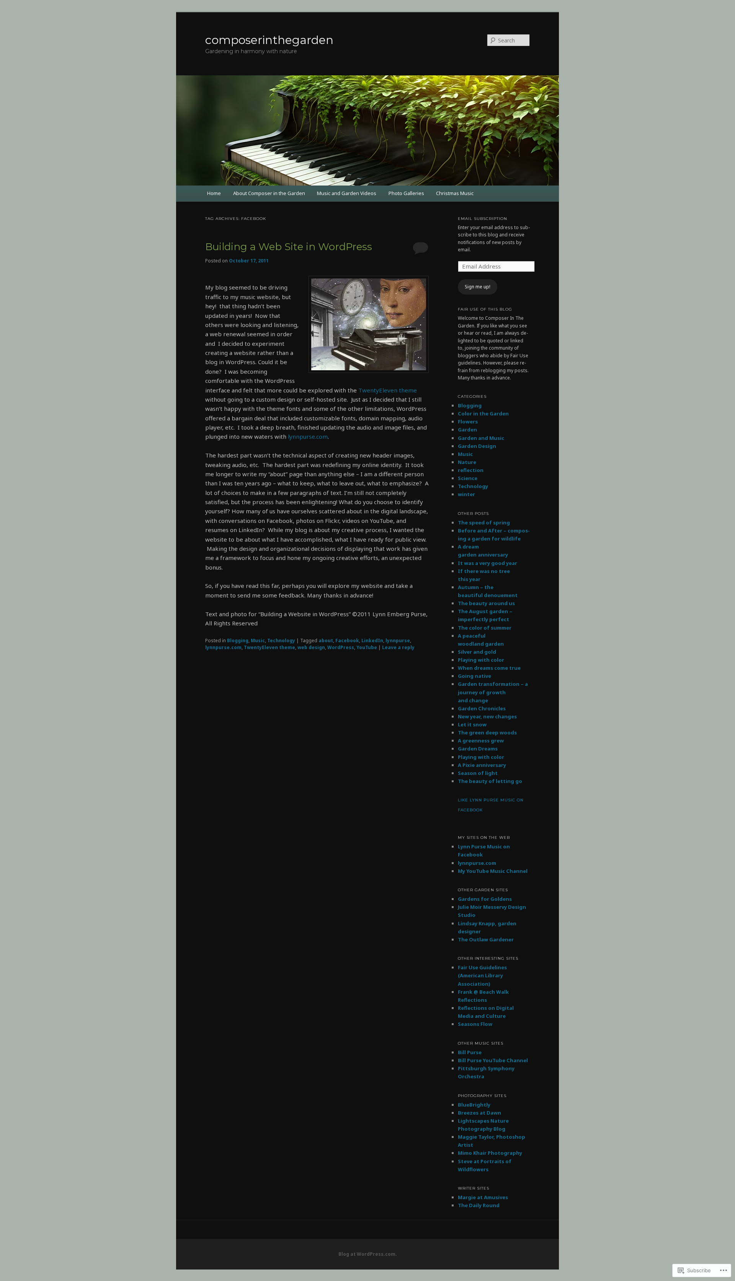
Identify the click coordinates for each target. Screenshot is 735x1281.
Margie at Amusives (483, 1197)
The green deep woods (487, 732)
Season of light (478, 773)
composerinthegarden (269, 40)
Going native (474, 675)
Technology (281, 640)
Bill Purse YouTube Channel (493, 1060)
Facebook (347, 640)
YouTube (366, 647)
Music (258, 640)
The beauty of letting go (490, 781)
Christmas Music (455, 193)
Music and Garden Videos (346, 193)
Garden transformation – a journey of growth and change (493, 691)
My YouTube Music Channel (493, 871)
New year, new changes (487, 716)
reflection (470, 470)
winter (466, 494)
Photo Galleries (406, 193)
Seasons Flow (475, 1024)
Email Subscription (482, 218)
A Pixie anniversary (482, 765)
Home (214, 193)
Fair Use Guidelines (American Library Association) (482, 975)
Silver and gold (477, 651)
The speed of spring (484, 522)
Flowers (468, 421)
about (325, 640)
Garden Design (477, 446)
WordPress (340, 647)
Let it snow (472, 724)
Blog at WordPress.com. (367, 1254)
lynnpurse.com (308, 436)
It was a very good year (487, 563)
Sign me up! (477, 286)
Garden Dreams (478, 748)
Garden (467, 429)
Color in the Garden (483, 413)
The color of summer (484, 627)
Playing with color (481, 659)
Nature (467, 462)
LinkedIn (372, 640)
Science (467, 478)
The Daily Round (479, 1205)
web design (311, 647)
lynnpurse (397, 640)
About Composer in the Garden (269, 193)
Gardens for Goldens (485, 898)
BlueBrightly (474, 1104)
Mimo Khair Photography (490, 1152)
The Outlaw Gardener (486, 939)
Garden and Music (481, 438)
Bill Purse (470, 1052)
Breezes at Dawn (479, 1112)
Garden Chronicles (482, 708)
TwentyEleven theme (387, 390)
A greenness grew (481, 740)
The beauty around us (486, 603)
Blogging (237, 640)
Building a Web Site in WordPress (288, 247)
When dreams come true (489, 667)
